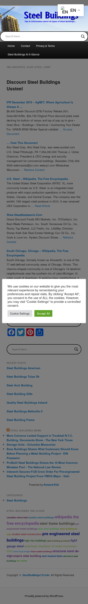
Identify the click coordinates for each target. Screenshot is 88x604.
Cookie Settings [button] (20, 313)
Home (11, 46)
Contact (25, 46)
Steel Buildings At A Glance (24, 54)
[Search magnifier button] (83, 36)
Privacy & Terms (45, 46)
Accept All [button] (43, 313)
